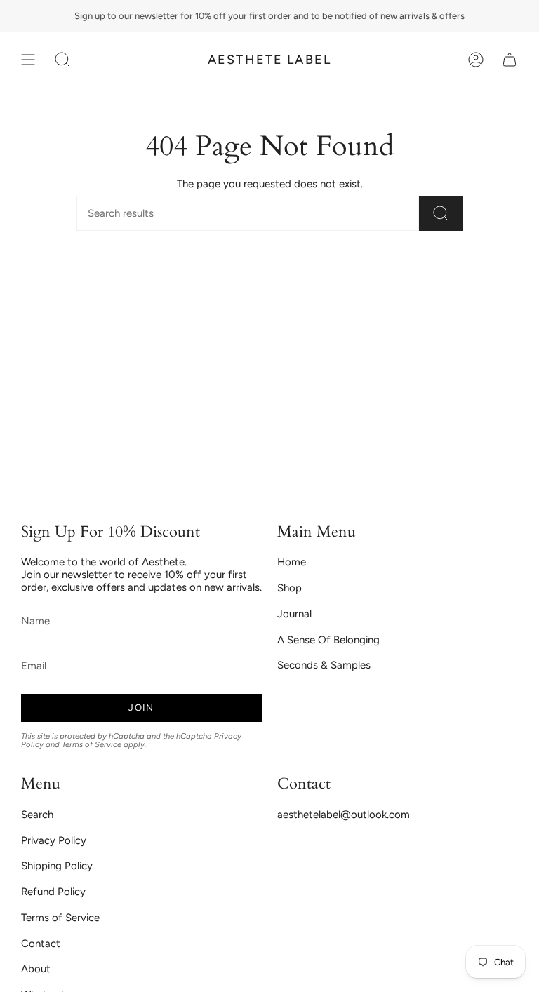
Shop (289, 588)
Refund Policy (53, 891)
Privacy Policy (53, 840)
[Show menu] (28, 60)
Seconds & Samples (324, 665)
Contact (40, 943)
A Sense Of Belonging (328, 640)
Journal (294, 614)
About (36, 969)
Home (291, 562)
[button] (62, 60)
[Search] (441, 213)
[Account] (475, 60)
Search (37, 814)
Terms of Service (91, 744)
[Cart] (509, 60)
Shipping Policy (57, 865)
